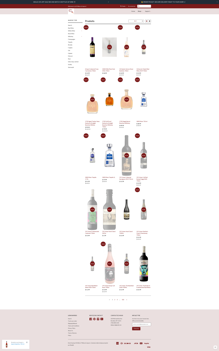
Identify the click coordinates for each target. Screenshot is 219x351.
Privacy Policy (71, 328)
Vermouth (71, 67)
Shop (139, 11)
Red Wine (71, 28)
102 (123, 299)
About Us (70, 330)
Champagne (71, 39)
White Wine (71, 31)
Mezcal (70, 56)
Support (147, 11)
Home (133, 11)
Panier (123, 6)
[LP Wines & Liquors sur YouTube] (102, 319)
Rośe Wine (71, 33)
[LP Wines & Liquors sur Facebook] (90, 319)
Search (70, 25)
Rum (69, 59)
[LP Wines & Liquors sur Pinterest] (94, 319)
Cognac (70, 47)
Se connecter (131, 6)
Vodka (70, 64)
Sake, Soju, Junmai (73, 61)
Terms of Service (72, 333)
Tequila (70, 42)
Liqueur (70, 53)
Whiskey (70, 36)
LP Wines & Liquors (85, 343)
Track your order (72, 321)
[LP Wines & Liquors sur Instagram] (98, 319)
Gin (69, 50)
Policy (69, 335)
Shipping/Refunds (72, 323)
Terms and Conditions (73, 326)
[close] (217, 1)
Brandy (70, 45)
